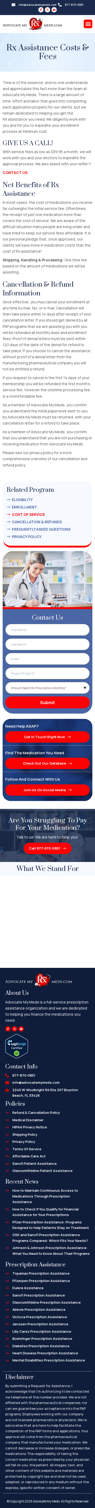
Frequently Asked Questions (41, 529)
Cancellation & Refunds (37, 521)
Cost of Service (28, 514)
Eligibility (22, 499)
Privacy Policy (26, 536)
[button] (88, 24)
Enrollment (24, 507)
